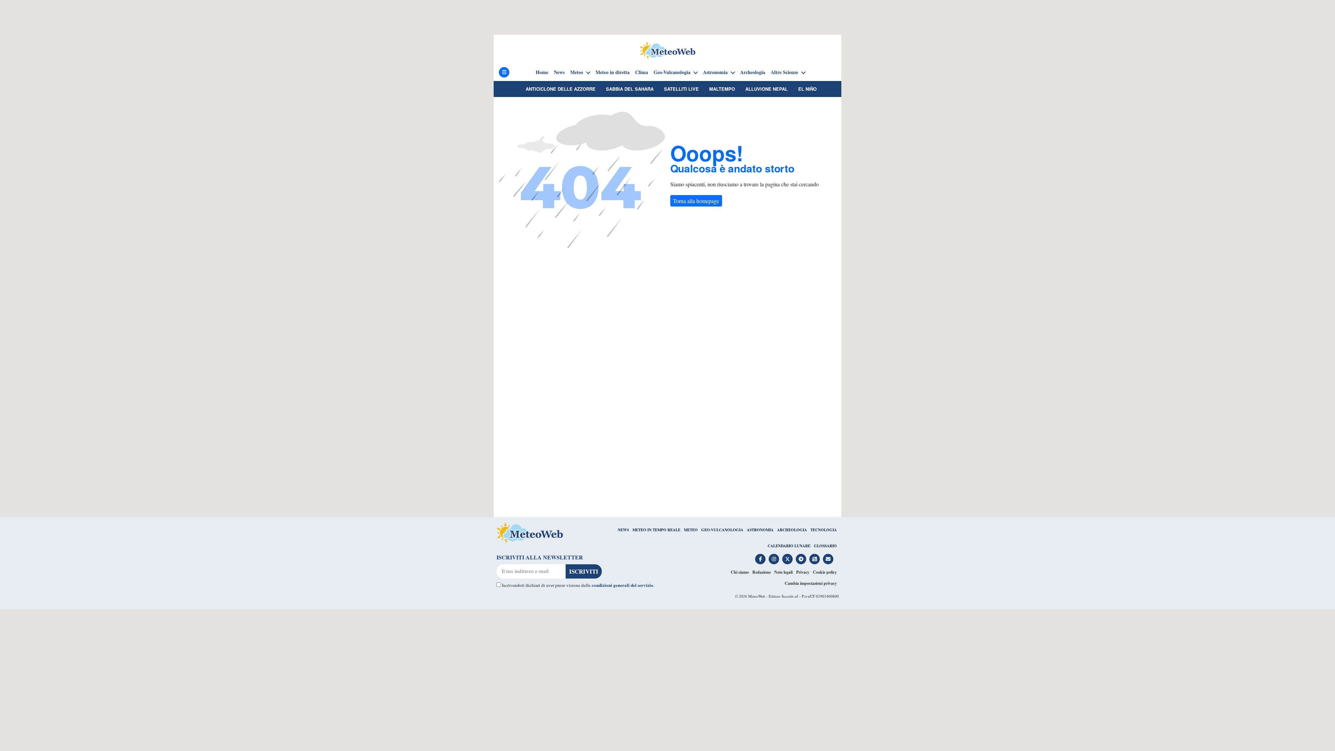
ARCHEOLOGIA (792, 530)
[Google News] (814, 559)
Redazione (761, 572)
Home (542, 72)
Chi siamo (740, 572)
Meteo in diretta (613, 72)
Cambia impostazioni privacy (811, 583)
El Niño (807, 89)
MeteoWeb (756, 596)
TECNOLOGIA (823, 530)
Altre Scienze (784, 72)
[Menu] (504, 72)
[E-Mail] (828, 559)
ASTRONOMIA (760, 530)
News (559, 72)
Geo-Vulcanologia (672, 72)
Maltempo (722, 89)
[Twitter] (787, 559)
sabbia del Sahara (630, 89)
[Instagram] (774, 559)
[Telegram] (801, 559)
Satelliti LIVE (681, 89)
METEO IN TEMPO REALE (656, 530)
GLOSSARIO (825, 546)
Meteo (576, 72)
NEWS (623, 530)
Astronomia (715, 72)
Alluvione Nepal (766, 89)
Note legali (783, 572)
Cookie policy (825, 572)
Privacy (802, 572)
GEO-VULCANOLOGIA (722, 530)
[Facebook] (760, 559)
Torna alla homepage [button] (696, 200)
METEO (691, 530)
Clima (641, 72)
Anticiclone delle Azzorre (561, 89)
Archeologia (752, 72)
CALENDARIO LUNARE (789, 546)
